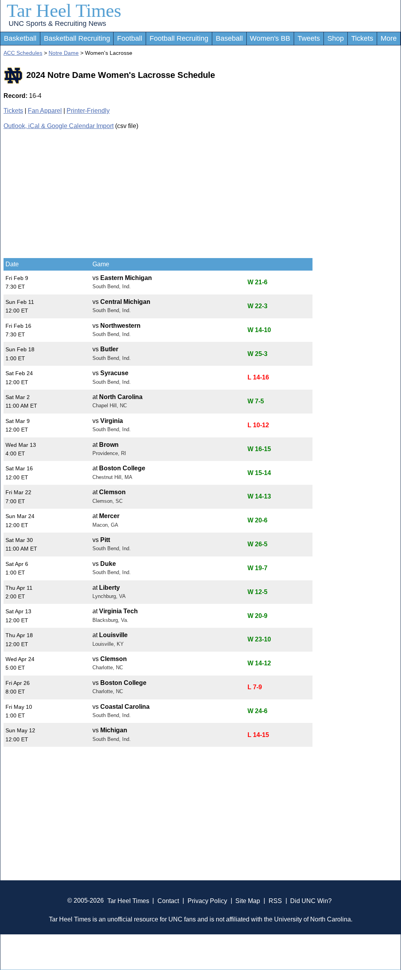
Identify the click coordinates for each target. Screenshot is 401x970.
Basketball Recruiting (77, 38)
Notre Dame (64, 53)
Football (129, 38)
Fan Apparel (45, 110)
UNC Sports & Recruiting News (57, 23)
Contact (168, 900)
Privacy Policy (207, 900)
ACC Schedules (23, 53)
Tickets (362, 38)
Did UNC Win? (311, 900)
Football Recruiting (179, 38)
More (389, 38)
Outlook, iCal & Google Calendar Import (59, 126)
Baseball (229, 38)
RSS (275, 900)
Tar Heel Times (64, 10)
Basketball (20, 38)
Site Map (247, 900)
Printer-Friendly (88, 110)
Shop (335, 38)
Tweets (309, 38)
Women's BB (270, 38)
